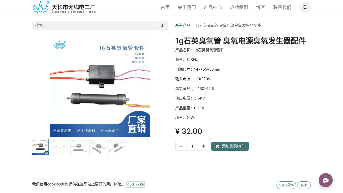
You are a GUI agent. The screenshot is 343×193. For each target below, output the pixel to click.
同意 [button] (304, 185)
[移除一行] (181, 146)
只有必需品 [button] (286, 185)
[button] (305, 7)
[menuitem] (165, 7)
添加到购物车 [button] (233, 146)
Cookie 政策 (135, 184)
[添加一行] (203, 146)
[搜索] (161, 25)
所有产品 (182, 25)
